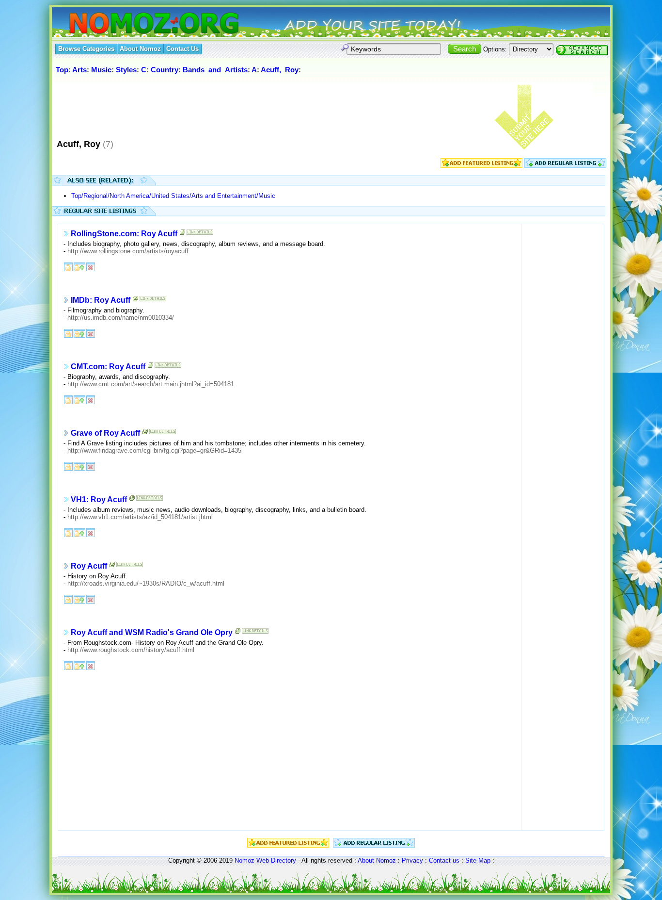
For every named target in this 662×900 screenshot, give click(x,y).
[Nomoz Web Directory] (136, 24)
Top (62, 69)
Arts (79, 69)
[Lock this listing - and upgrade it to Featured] (79, 266)
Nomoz (244, 860)
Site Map (477, 860)
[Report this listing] (90, 266)
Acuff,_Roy (280, 69)
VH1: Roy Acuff (99, 499)
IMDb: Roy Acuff (100, 300)
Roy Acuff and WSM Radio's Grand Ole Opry (152, 632)
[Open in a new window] (182, 234)
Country (164, 69)
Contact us (444, 860)
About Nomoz (377, 860)
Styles (126, 69)
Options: (495, 49)
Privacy (412, 860)
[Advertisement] (230, 106)
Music (101, 69)
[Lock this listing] (68, 266)
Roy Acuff (89, 566)
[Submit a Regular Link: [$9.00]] (565, 165)
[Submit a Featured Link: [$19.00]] (481, 165)
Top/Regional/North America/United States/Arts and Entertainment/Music (173, 195)
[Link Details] (200, 234)
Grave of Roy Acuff (105, 433)
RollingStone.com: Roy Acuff (124, 233)
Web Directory (276, 860)
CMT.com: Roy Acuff (108, 366)
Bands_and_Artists (215, 69)
